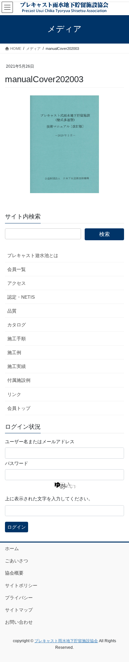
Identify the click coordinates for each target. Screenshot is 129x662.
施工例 (14, 352)
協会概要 (14, 573)
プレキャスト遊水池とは (32, 255)
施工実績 (16, 366)
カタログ (16, 324)
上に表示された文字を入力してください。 (49, 498)
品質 (12, 311)
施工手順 (16, 338)
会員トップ (18, 408)
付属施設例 (18, 380)
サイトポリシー (21, 585)
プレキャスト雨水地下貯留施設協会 (66, 641)
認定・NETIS (21, 297)
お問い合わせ (19, 622)
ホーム (12, 548)
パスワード (16, 463)
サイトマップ (19, 609)
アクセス (16, 283)
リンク (14, 394)
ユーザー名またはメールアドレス (39, 441)
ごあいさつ (16, 560)
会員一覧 (16, 269)
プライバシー (19, 597)
